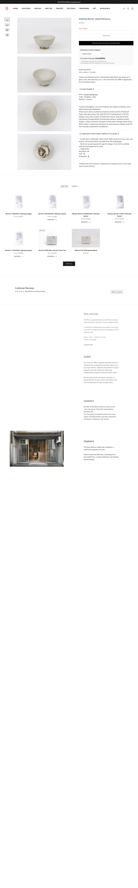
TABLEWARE (84, 8)
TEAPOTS (59, 8)
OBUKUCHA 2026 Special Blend (86, 250)
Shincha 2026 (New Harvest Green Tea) (52, 250)
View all (69, 264)
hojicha (74, 186)
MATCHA (37, 8)
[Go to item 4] (7, 35)
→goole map (88, 344)
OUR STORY (26, 8)
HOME (15, 8)
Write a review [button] (117, 292)
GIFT (94, 8)
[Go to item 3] (7, 30)
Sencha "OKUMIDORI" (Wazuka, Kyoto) (52, 214)
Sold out (106, 36)
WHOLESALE (105, 8)
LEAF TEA (48, 8)
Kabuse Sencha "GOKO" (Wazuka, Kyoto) (119, 215)
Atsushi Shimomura (91, 94)
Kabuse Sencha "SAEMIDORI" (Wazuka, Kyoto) (86, 215)
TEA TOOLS (71, 8)
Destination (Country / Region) (90, 50)
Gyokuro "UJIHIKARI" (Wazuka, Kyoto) (18, 250)
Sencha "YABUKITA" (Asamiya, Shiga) (19, 214)
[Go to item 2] (7, 25)
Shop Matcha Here (75, 2)
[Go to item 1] (7, 19)
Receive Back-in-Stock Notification (106, 43)
